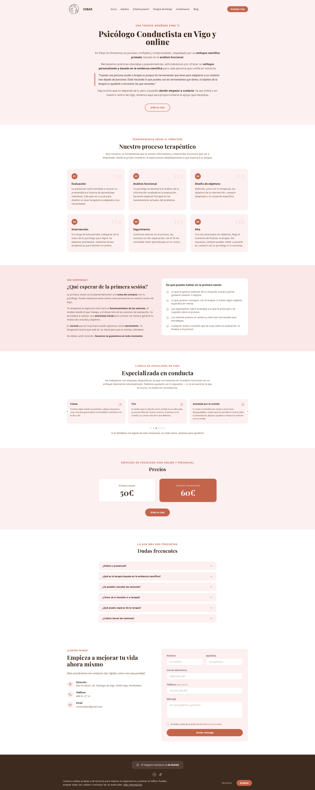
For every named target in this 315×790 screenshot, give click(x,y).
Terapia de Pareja (162, 9)
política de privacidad (211, 724)
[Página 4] (158, 428)
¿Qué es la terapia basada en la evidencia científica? (131, 576)
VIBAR (74, 9)
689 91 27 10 (83, 696)
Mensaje (171, 698)
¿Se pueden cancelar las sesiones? (121, 586)
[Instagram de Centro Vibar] (154, 774)
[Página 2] (153, 428)
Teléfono (177, 684)
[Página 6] (164, 428)
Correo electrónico (177, 670)
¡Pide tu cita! (157, 107)
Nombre (171, 655)
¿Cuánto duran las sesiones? (118, 618)
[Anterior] (67, 411)
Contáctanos (183, 9)
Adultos (125, 9)
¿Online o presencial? (114, 565)
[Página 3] (156, 428)
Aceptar (244, 782)
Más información (133, 784)
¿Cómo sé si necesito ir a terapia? (121, 597)
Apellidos (211, 655)
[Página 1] (151, 428)
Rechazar (227, 782)
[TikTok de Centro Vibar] (160, 774)
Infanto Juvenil (141, 9)
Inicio (114, 9)
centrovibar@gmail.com (89, 706)
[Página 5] (161, 428)
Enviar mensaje (204, 732)
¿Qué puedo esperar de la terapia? (121, 607)
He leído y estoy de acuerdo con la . (196, 724)
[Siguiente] (248, 411)
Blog (196, 9)
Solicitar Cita (238, 9)
